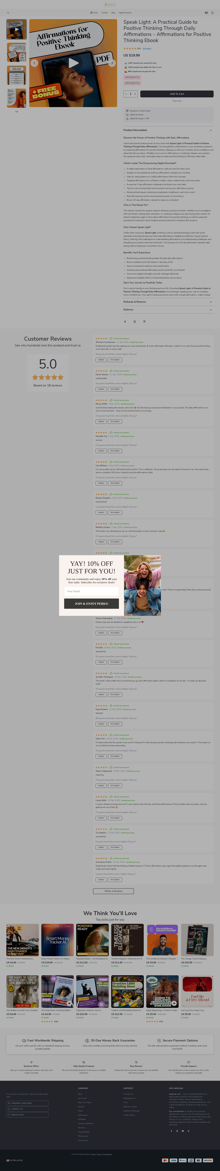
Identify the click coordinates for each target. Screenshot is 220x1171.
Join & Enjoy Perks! (91, 603)
